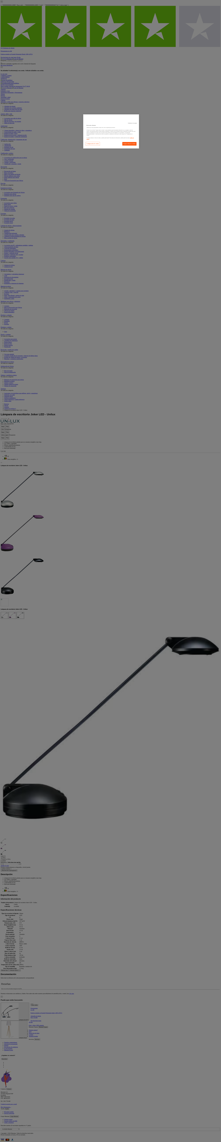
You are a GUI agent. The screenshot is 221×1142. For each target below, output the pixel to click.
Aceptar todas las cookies (129, 143)
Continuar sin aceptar (132, 123)
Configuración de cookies (93, 143)
